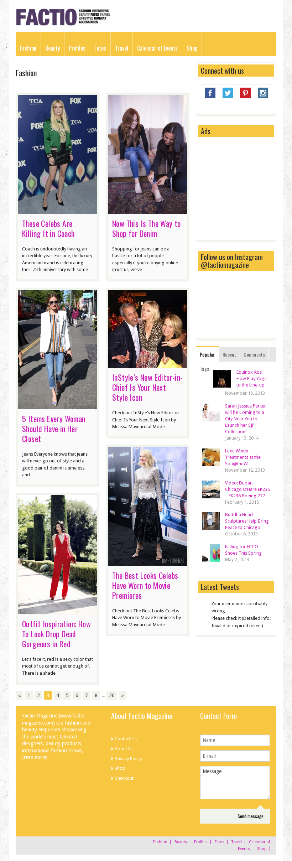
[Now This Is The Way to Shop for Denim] (147, 210)
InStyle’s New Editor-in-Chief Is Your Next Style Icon (147, 387)
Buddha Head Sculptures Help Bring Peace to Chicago (247, 521)
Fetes (100, 48)
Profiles (77, 48)
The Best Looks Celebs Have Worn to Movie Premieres (145, 585)
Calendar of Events (157, 48)
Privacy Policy (128, 758)
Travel (121, 48)
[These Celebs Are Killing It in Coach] (57, 210)
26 (112, 695)
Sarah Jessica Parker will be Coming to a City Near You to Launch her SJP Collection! (245, 418)
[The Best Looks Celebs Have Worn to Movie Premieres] (147, 562)
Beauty (52, 48)
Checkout (124, 778)
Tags (204, 368)
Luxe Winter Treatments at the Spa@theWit (243, 457)
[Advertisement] (246, 189)
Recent (229, 354)
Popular (207, 354)
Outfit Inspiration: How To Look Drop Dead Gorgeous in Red (56, 633)
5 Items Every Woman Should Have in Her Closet (53, 428)
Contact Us (126, 738)
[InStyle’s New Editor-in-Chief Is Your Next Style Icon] (147, 364)
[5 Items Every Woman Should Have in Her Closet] (57, 405)
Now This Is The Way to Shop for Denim (146, 228)
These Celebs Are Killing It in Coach (48, 228)
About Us (124, 748)
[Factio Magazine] (63, 24)
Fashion (28, 48)
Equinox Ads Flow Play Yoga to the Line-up (251, 378)
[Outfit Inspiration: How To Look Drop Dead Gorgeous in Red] (57, 610)
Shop (192, 48)
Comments (254, 354)
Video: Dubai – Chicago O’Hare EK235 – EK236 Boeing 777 (247, 489)
